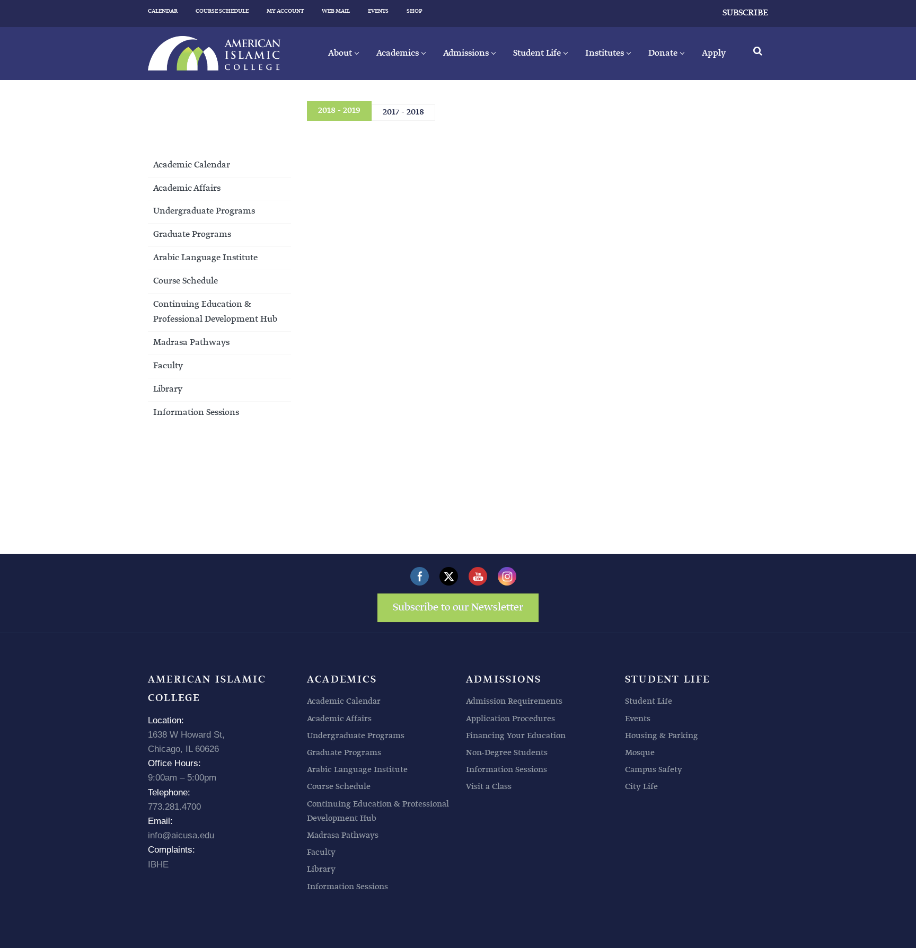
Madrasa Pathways (191, 342)
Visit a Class (489, 787)
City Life (641, 787)
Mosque (640, 753)
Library (167, 389)
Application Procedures (510, 719)
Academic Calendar (191, 165)
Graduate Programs (192, 234)
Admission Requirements (514, 701)
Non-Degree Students (507, 753)
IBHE (158, 865)
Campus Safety (653, 770)
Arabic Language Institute (205, 258)
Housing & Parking (661, 736)
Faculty (168, 366)
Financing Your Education (516, 736)
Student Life (648, 701)
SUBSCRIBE (745, 13)
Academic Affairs (187, 188)
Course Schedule (185, 281)
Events (637, 719)
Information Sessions (196, 412)
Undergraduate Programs (204, 211)
